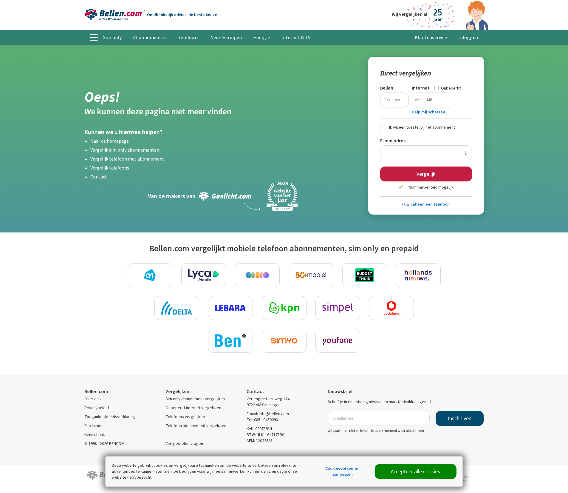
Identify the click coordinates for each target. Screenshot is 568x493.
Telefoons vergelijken (185, 417)
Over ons (92, 399)
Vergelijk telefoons (109, 168)
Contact (98, 177)
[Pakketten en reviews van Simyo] (284, 341)
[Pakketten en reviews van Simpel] (337, 308)
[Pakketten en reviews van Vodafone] (391, 308)
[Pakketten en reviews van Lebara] (230, 308)
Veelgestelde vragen (184, 443)
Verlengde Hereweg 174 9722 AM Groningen (268, 402)
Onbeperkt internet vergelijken (193, 408)
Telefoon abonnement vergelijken (195, 426)
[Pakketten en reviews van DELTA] (176, 308)
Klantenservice (431, 37)
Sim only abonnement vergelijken (195, 399)
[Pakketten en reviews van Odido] (257, 275)
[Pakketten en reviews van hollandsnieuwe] (418, 275)
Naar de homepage (109, 141)
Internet (421, 88)
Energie (261, 37)
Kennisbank (94, 434)
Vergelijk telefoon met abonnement (127, 159)
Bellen (386, 88)
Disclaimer (93, 426)
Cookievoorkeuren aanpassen (342, 471)
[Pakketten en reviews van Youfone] (337, 341)
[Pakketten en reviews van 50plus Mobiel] (311, 275)
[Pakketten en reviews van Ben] (230, 341)
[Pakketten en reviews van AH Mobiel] (150, 275)
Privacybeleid (96, 408)
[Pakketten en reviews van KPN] (284, 308)
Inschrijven (459, 418)
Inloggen (468, 37)
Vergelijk (426, 174)
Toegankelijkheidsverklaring (109, 417)
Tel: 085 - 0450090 (262, 420)
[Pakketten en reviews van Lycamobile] (203, 275)
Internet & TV (296, 37)
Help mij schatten (428, 112)
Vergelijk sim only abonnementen (124, 150)
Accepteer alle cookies (415, 471)
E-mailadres (393, 141)
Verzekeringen (226, 37)
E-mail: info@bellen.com (268, 414)
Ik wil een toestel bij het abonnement (422, 127)
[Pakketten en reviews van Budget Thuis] (364, 275)
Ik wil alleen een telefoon (426, 204)
